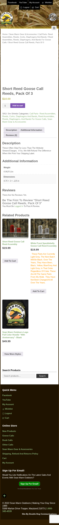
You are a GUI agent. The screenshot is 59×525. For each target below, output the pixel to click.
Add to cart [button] (10, 261)
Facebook (12, 2)
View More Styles (12, 354)
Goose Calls (8, 435)
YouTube (23, 2)
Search (42, 376)
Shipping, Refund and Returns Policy (20, 454)
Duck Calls (7, 440)
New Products (9, 431)
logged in (18, 206)
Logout (26, 7)
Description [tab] (11, 130)
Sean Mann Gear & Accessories (23, 34)
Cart (36, 7)
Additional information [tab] (31, 130)
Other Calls (7, 444)
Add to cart (17, 105)
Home (5, 34)
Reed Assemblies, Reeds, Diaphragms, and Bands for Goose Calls (27, 39)
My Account (34, 2)
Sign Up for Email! (29, 484)
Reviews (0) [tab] (11, 135)
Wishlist (48, 2)
